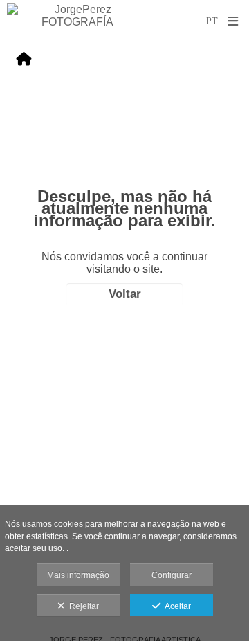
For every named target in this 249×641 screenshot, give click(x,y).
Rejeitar (82, 606)
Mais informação (78, 575)
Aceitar (175, 606)
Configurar (171, 575)
